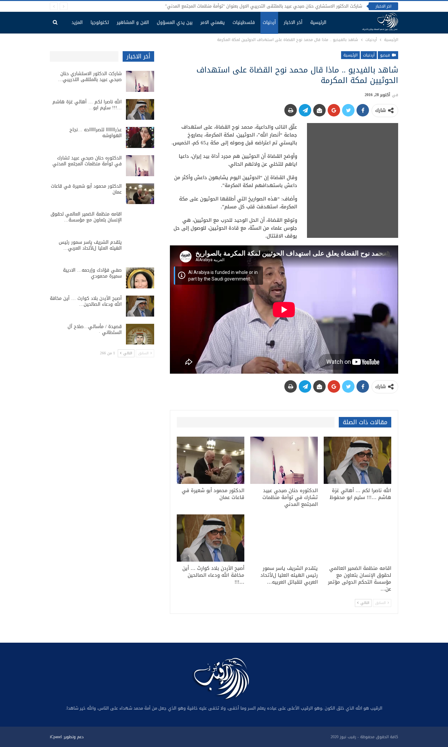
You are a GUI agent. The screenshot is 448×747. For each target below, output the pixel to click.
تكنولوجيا (100, 22)
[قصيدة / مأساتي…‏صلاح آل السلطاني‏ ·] (140, 334)
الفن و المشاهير (133, 22)
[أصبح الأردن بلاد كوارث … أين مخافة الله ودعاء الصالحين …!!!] (210, 538)
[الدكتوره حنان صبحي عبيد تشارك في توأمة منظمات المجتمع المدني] (284, 460)
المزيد (77, 22)
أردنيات (269, 22)
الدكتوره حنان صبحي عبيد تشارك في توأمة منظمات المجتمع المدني (87, 161)
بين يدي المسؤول (175, 22)
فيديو (385, 55)
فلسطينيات (244, 22)
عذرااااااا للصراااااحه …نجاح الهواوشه (96, 132)
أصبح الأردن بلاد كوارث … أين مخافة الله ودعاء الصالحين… (86, 301)
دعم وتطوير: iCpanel (67, 736)
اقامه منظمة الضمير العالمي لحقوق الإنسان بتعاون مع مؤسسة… (86, 217)
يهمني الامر (212, 22)
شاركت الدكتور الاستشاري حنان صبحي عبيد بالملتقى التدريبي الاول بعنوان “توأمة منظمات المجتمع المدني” (263, 6)
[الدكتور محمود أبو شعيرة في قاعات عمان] (210, 460)
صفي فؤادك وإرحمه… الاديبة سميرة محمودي (92, 273)
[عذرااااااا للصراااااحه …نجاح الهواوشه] (140, 137)
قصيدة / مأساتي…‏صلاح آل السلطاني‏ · (95, 329)
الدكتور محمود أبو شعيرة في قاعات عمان (86, 189)
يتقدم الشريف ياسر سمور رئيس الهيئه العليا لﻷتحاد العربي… (90, 245)
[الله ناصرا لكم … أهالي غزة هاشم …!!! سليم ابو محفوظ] (357, 460)
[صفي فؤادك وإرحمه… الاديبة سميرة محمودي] (140, 277)
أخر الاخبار (293, 22)
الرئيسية (318, 22)
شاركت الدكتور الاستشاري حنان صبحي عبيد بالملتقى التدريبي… (90, 76)
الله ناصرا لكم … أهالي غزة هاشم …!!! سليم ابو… (87, 104)
